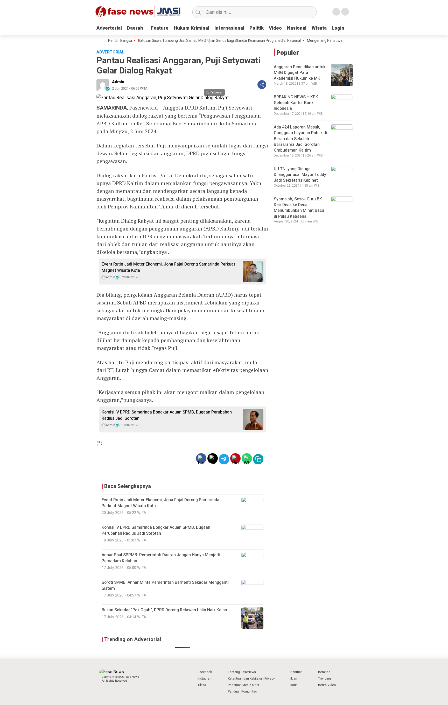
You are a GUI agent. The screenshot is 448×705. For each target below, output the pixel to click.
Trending (324, 678)
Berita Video (327, 685)
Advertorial (109, 28)
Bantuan (296, 672)
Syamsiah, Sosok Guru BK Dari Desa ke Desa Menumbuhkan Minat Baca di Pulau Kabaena (299, 208)
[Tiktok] (345, 12)
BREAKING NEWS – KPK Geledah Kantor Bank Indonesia (296, 103)
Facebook (205, 672)
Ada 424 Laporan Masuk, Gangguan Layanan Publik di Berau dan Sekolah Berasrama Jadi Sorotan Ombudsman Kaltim (300, 139)
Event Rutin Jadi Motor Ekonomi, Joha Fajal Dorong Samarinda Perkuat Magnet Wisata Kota (168, 267)
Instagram (205, 678)
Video (275, 28)
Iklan (293, 678)
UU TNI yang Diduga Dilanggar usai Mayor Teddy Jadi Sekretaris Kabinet (300, 175)
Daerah (135, 28)
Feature (160, 28)
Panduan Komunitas (242, 691)
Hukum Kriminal (191, 28)
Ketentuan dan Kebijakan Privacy (251, 678)
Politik (256, 28)
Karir (293, 685)
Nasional (296, 28)
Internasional (229, 28)
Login (338, 28)
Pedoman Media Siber (243, 685)
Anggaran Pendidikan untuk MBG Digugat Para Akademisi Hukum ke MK (299, 73)
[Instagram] (336, 12)
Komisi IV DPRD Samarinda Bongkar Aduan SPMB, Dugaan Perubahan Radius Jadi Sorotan (167, 415)
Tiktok (202, 685)
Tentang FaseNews (242, 672)
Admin (118, 82)
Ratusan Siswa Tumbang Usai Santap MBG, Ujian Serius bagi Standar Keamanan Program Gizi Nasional (204, 40)
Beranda (324, 672)
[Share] (261, 84)
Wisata (319, 28)
